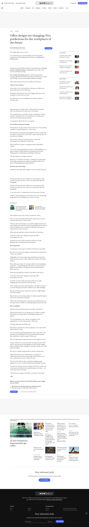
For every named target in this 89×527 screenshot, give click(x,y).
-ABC (11, 376)
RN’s (21, 75)
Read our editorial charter (54, 499)
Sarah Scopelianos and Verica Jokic (17, 47)
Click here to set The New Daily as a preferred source (26, 386)
